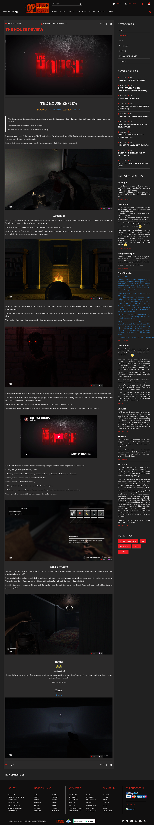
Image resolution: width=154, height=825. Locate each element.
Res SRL (77, 109)
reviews (123, 35)
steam (105, 808)
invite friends (91, 805)
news (122, 41)
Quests (71, 12)
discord (106, 794)
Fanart (54, 805)
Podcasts (55, 797)
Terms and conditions (16, 797)
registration (73, 794)
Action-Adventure (128, 541)
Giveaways (82, 12)
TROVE (63, 12)
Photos (54, 802)
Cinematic (124, 546)
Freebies (54, 808)
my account (73, 797)
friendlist (72, 805)
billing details (91, 800)
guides (122, 61)
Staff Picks (55, 811)
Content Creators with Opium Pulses (131, 136)
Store (55, 12)
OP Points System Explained (133, 116)
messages (72, 802)
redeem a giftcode (75, 811)
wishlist (89, 802)
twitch (105, 800)
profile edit (90, 808)
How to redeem (13, 802)
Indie (136, 546)
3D (143, 541)
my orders (89, 797)
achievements (73, 800)
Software (37, 811)
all (120, 30)
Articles (102, 12)
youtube (106, 797)
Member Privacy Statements (133, 145)
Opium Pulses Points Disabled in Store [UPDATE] (132, 89)
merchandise (107, 811)
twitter (105, 805)
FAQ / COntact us (14, 805)
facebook (106, 802)
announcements (128, 56)
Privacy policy (13, 800)
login (118, 4)
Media (110, 12)
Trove (36, 797)
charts (122, 51)
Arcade (92, 12)
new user (132, 4)
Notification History (76, 808)
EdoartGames (55, 109)
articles (123, 46)
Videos (54, 800)
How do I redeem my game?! (132, 80)
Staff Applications (128, 98)
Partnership (12, 811)
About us (11, 794)
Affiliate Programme (15, 808)
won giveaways (91, 811)
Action (123, 552)
